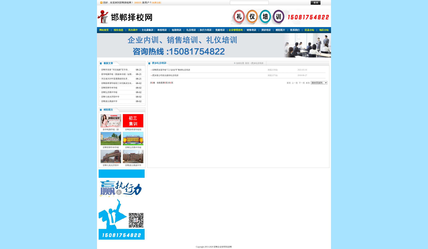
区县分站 (309, 30)
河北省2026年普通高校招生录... (115, 79)
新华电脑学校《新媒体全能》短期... (117, 74)
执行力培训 (205, 30)
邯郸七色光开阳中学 (110, 97)
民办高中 (133, 30)
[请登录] (138, 3)
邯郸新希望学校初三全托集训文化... (117, 83)
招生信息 (118, 30)
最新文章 (108, 63)
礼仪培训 (191, 30)
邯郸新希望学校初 (133, 129)
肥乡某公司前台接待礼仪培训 (165, 75)
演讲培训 (266, 30)
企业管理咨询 (236, 30)
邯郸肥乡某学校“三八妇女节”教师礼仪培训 (171, 70)
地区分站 (324, 30)
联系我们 (295, 30)
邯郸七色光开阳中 (111, 165)
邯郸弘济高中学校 (109, 92)
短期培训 (176, 30)
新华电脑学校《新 (111, 129)
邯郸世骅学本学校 (109, 88)
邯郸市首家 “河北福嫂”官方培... (115, 70)
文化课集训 (147, 30)
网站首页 (104, 30)
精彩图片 (280, 30)
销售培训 (251, 30)
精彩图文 (108, 109)
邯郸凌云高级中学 (109, 101)
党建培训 (220, 30)
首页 (247, 63)
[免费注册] (156, 3)
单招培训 (162, 30)
